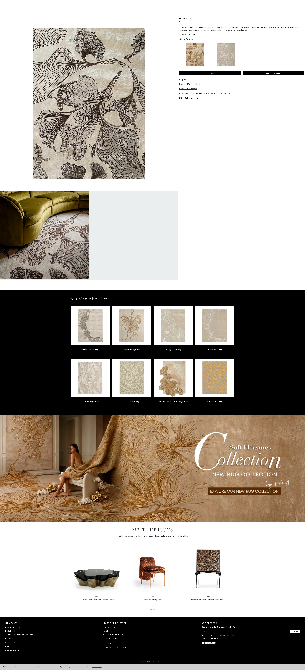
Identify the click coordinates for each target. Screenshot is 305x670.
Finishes (9, 647)
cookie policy (97, 667)
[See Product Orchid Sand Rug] (214, 325)
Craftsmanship (13, 651)
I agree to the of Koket (219, 636)
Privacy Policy (110, 639)
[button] (151, 609)
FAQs (105, 631)
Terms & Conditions (113, 635)
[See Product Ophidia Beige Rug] (90, 378)
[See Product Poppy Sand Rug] (173, 325)
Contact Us (109, 627)
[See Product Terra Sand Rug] (131, 378)
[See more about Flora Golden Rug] (195, 54)
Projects (10, 631)
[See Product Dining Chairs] (152, 568)
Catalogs (10, 643)
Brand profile (12, 627)
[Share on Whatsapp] (186, 98)
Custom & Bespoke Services (19, 635)
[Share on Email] (197, 98)
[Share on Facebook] (180, 98)
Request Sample (273, 73)
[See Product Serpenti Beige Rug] (131, 325)
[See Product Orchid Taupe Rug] (90, 325)
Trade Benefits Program (115, 647)
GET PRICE (210, 73)
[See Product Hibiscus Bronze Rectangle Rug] (173, 378)
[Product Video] (152, 468)
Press (8, 639)
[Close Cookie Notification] (301, 667)
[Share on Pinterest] (192, 98)
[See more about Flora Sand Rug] (226, 54)
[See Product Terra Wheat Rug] (214, 378)
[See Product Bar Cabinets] (208, 568)
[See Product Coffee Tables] (97, 568)
